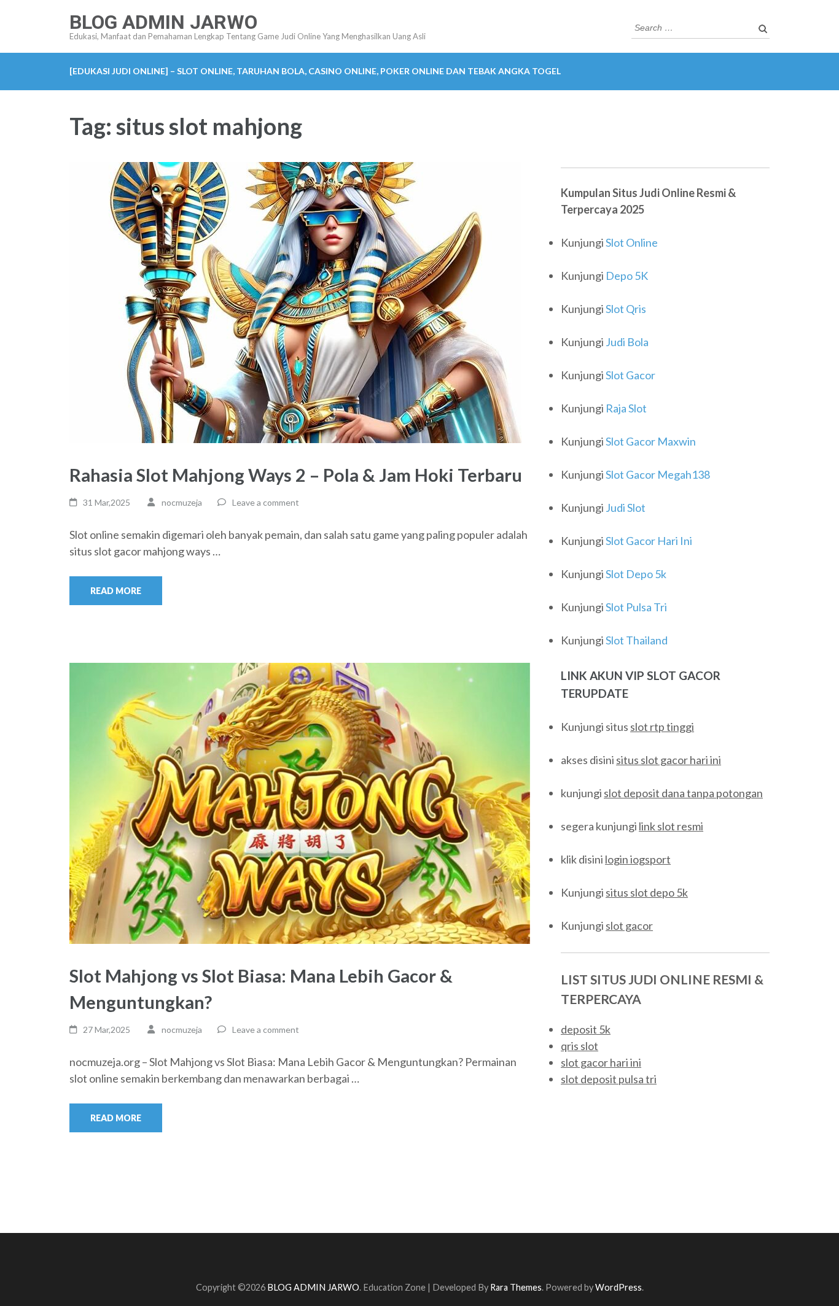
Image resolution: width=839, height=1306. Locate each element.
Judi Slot (626, 507)
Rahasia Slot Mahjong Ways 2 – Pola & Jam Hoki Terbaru (295, 474)
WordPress (618, 1287)
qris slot (579, 1046)
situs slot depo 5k (647, 892)
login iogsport (638, 859)
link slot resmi (671, 826)
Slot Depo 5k (636, 574)
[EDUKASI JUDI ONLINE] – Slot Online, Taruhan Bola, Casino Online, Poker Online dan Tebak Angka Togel (315, 71)
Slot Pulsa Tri (636, 607)
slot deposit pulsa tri (609, 1079)
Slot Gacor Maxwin (651, 441)
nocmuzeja (182, 502)
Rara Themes (516, 1287)
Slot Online (632, 242)
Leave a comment (265, 502)
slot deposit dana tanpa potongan (683, 793)
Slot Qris (626, 308)
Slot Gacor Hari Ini (649, 540)
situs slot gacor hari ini (668, 760)
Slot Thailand (637, 640)
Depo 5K (627, 275)
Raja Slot (626, 408)
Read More (115, 590)
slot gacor (629, 925)
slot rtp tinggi (662, 726)
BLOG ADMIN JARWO (163, 22)
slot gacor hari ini (601, 1062)
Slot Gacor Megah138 (658, 474)
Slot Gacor (630, 375)
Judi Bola (627, 342)
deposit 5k (586, 1029)
